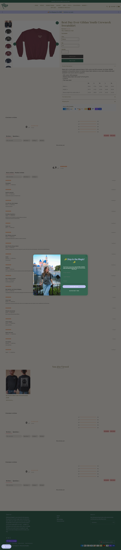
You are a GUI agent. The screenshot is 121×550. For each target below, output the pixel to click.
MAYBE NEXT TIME (74, 290)
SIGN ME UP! (74, 286)
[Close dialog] (86, 256)
